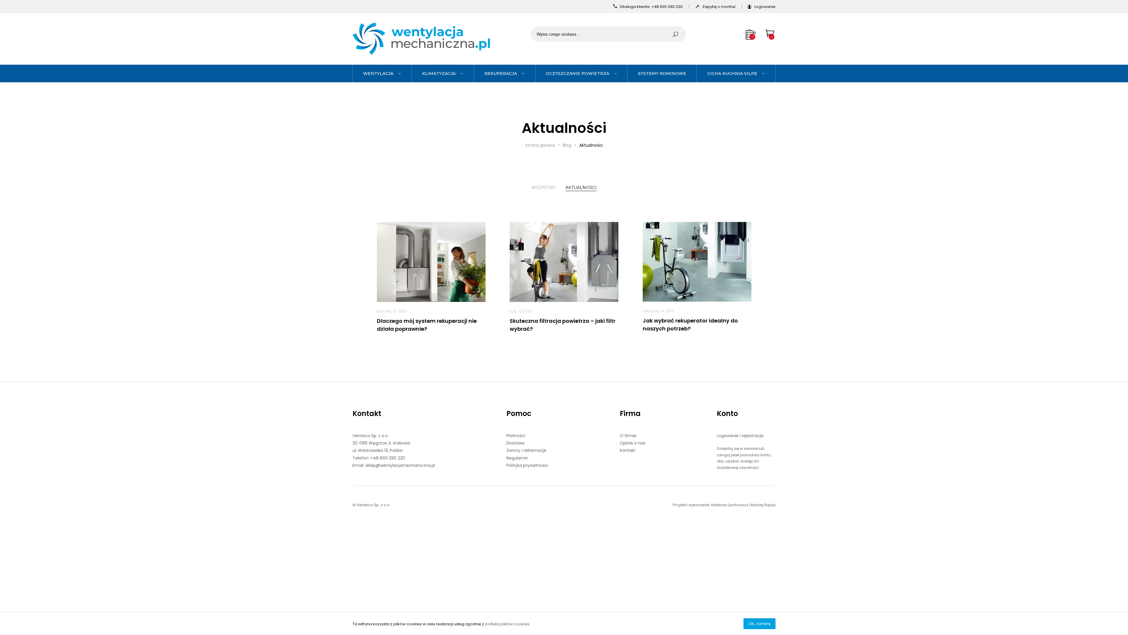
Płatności (515, 436)
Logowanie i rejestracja (740, 436)
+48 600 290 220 (667, 6)
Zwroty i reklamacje (526, 450)
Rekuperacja (500, 73)
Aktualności (581, 187)
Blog (567, 145)
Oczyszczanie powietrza (577, 73)
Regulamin (517, 458)
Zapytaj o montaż (719, 6)
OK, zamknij (759, 623)
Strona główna (540, 145)
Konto (727, 413)
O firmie (628, 436)
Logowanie (765, 6)
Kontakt (366, 413)
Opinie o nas (632, 443)
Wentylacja (378, 73)
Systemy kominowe (662, 73)
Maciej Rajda (763, 505)
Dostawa (515, 443)
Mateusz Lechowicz (729, 505)
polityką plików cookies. (507, 624)
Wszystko (543, 187)
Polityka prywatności (527, 465)
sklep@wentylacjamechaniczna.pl (400, 465)
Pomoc (518, 413)
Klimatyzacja (439, 73)
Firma (630, 413)
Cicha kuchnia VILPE (732, 73)
